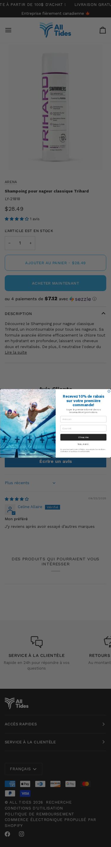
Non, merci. (83, 444)
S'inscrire (83, 437)
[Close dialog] (108, 391)
